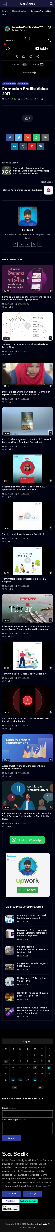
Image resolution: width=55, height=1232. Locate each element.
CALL (31, 1193)
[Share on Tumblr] (23, 146)
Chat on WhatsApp (30, 840)
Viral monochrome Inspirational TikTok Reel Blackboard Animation (25, 720)
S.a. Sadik (9, 99)
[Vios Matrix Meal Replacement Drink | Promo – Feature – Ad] (9, 950)
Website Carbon (28, 1201)
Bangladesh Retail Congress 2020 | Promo (32, 965)
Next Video (47, 181)
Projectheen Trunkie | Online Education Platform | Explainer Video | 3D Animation (33, 1010)
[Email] (40, 244)
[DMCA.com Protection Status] (27, 1208)
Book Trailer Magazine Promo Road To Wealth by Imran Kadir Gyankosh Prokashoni (26, 441)
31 (35, 1080)
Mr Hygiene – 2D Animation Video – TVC (31, 979)
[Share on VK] (40, 146)
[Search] (51, 3)
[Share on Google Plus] (27, 137)
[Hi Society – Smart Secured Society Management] (9, 919)
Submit (11, 1138)
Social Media (23, 84)
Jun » (40, 1087)
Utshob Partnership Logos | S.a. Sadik (22, 190)
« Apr (14, 1087)
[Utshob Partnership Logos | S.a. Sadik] (48, 190)
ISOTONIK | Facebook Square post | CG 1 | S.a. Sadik (32, 994)
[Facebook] (15, 244)
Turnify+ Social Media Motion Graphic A (23, 534)
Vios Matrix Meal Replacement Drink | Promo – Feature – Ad (32, 949)
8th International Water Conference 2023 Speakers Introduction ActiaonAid (24, 488)
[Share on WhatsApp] (36, 137)
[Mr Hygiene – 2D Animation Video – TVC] (9, 981)
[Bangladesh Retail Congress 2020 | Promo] (9, 967)
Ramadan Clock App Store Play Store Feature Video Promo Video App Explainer (26, 298)
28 (13, 1080)
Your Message (14, 1119)
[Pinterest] (33, 244)
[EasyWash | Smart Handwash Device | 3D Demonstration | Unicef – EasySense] (9, 933)
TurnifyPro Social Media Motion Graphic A (24, 673)
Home (5, 11)
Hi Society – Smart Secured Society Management (31, 917)
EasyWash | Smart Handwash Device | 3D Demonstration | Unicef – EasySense (32, 933)
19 (49, 1068)
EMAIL (10, 1193)
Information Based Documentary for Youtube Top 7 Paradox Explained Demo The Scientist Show (26, 816)
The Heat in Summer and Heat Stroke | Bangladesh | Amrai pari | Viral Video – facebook (31, 171)
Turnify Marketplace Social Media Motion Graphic (24, 580)
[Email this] (45, 137)
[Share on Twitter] (18, 137)
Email (9, 1107)
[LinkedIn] (27, 244)
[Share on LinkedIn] (14, 146)
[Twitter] (21, 244)
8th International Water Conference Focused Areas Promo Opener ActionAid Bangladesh (26, 628)
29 (20, 1080)
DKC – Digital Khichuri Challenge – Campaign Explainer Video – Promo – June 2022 (26, 393)
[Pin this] (32, 146)
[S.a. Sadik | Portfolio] (27, 4)
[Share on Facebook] (10, 137)
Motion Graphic (19, 11)
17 (35, 1068)
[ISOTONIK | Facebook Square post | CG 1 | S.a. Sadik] (9, 996)
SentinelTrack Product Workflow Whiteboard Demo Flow (26, 346)
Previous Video (10, 162)
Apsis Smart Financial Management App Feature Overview (23, 767)
